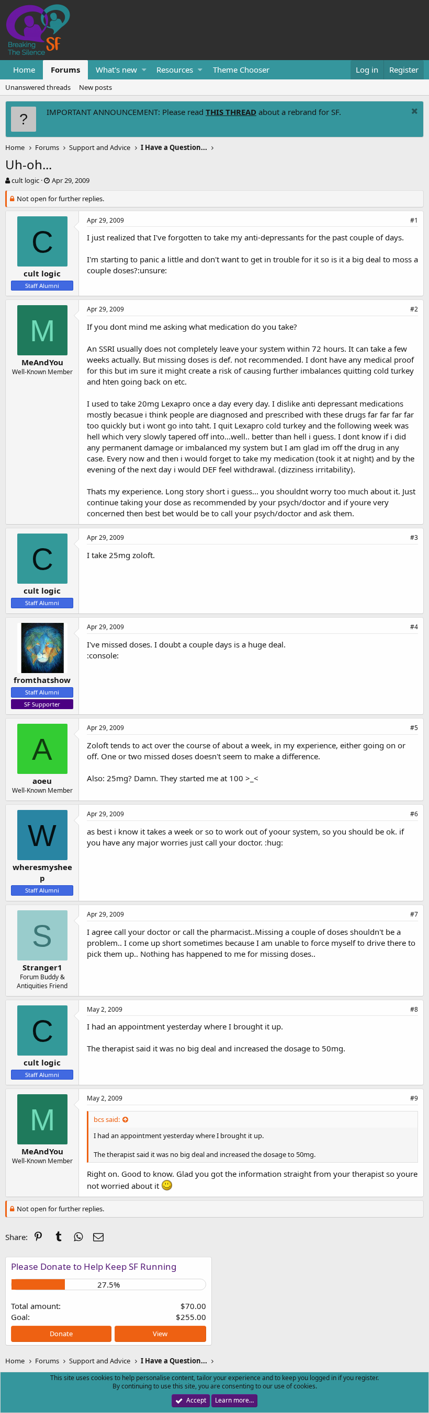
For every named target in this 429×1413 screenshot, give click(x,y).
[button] (144, 69)
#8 (414, 1009)
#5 (414, 727)
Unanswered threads (38, 87)
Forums (65, 69)
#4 (414, 626)
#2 (414, 309)
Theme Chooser (241, 69)
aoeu (42, 780)
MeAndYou (42, 362)
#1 (414, 220)
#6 (414, 813)
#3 (414, 537)
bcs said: (107, 1119)
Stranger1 (42, 967)
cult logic (25, 180)
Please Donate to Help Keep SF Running (93, 1266)
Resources (174, 69)
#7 (414, 914)
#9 (414, 1098)
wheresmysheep (42, 872)
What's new (116, 69)
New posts (95, 87)
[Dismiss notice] (413, 112)
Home (24, 69)
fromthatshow (42, 680)
